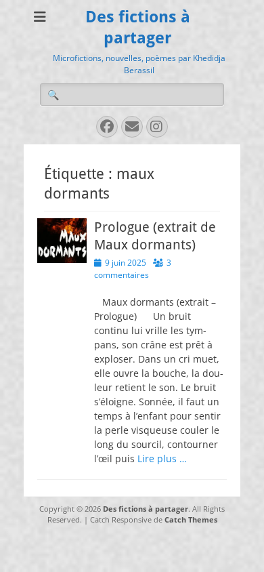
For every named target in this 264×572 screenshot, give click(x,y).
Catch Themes (190, 519)
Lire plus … (162, 458)
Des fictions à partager (145, 509)
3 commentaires (132, 269)
